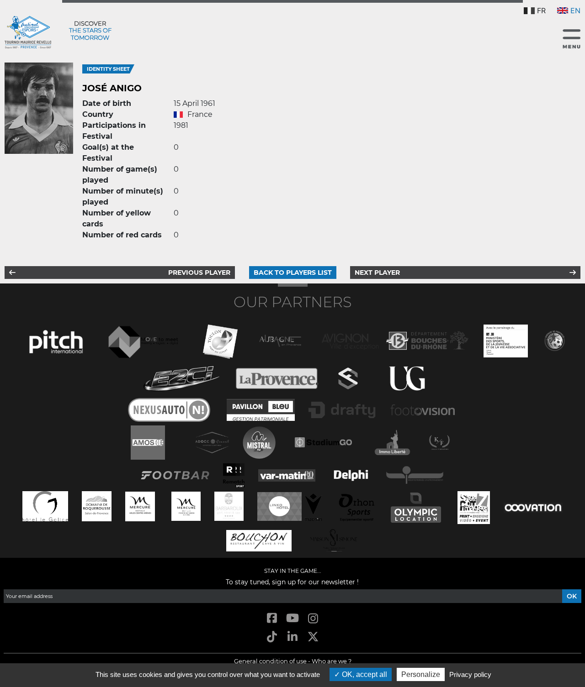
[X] (313, 637)
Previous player (199, 272)
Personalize (420, 674)
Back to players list (293, 272)
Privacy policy (470, 674)
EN (575, 10)
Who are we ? (331, 661)
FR (541, 10)
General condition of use (270, 661)
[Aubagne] (280, 339)
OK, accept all (363, 674)
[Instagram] (313, 618)
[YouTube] (292, 618)
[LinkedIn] (292, 637)
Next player (377, 272)
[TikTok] (272, 637)
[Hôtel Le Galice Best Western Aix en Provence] (45, 505)
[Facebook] (272, 618)
